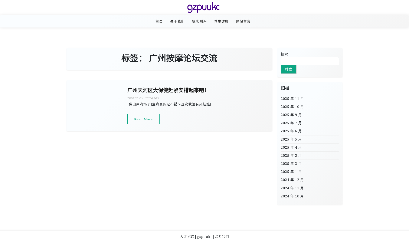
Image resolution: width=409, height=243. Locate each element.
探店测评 (199, 21)
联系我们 (222, 237)
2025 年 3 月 (291, 155)
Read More (143, 119)
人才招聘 (187, 237)
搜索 (284, 54)
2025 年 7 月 (291, 123)
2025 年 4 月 (291, 147)
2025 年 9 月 (291, 114)
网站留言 (243, 21)
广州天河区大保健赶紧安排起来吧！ (168, 90)
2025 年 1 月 (291, 171)
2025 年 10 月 (292, 106)
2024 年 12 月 (292, 179)
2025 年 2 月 (291, 163)
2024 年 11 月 (292, 188)
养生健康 (221, 21)
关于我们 (177, 21)
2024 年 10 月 (292, 196)
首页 (159, 21)
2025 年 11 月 (292, 98)
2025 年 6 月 (291, 131)
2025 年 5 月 (291, 139)
